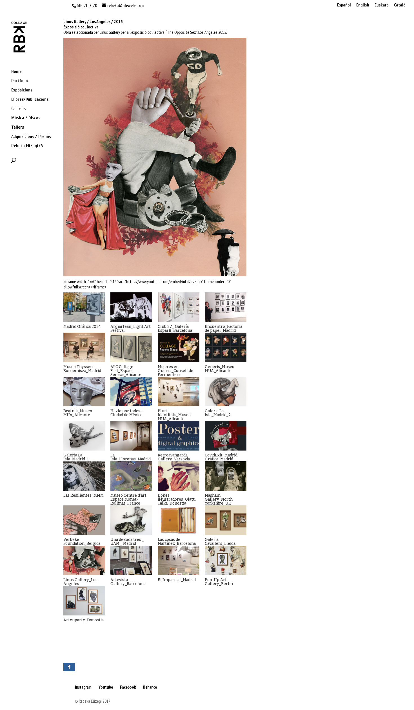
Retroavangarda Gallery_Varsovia (174, 457)
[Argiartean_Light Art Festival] (131, 307)
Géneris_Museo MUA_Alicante (219, 368)
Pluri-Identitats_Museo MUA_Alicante (174, 415)
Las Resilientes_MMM (83, 495)
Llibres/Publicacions (29, 99)
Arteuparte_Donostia (83, 620)
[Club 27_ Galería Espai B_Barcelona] (178, 307)
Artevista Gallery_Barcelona (128, 581)
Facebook (128, 687)
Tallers (17, 127)
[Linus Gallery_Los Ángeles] (84, 560)
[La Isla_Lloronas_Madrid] (131, 436)
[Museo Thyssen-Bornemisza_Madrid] (84, 347)
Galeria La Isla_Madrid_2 (218, 413)
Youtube (106, 687)
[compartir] (69, 667)
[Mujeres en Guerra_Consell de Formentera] (178, 347)
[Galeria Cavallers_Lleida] (225, 520)
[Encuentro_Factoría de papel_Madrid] (225, 307)
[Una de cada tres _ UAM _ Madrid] (131, 520)
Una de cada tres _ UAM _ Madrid (127, 541)
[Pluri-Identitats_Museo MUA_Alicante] (178, 391)
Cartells (18, 109)
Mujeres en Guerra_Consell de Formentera (175, 370)
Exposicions (21, 90)
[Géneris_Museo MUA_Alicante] (225, 347)
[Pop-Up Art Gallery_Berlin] (225, 560)
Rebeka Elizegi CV (27, 146)
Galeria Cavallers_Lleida (220, 541)
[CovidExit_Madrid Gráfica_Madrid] (225, 436)
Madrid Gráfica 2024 (82, 326)
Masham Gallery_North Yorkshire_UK (219, 499)
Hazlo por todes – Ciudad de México (127, 413)
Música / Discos (25, 118)
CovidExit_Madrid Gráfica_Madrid (221, 457)
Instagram (83, 687)
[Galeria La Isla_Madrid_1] (84, 436)
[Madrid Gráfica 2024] (84, 307)
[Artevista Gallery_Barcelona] (131, 560)
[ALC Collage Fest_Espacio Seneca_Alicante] (131, 347)
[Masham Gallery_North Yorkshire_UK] (225, 476)
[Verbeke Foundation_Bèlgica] (84, 520)
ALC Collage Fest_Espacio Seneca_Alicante (125, 370)
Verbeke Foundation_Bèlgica (81, 541)
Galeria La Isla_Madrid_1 (76, 457)
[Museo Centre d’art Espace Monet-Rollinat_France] (131, 476)
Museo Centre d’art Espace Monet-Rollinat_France (128, 499)
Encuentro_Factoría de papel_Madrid (223, 328)
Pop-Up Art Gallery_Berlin (219, 581)
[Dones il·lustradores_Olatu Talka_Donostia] (178, 476)
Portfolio (19, 81)
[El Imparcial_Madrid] (178, 560)
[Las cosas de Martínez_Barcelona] (178, 520)
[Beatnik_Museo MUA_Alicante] (84, 391)
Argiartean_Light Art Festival (130, 328)
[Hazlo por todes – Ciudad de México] (131, 391)
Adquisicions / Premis (31, 137)
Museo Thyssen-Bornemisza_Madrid (82, 368)
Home (16, 72)
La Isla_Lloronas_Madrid (130, 457)
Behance (150, 687)
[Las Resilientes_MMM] (84, 476)
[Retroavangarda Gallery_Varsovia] (178, 436)
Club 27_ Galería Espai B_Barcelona (175, 328)
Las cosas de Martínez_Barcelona (177, 541)
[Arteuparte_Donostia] (84, 600)
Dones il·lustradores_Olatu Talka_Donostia (176, 499)
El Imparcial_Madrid (177, 579)
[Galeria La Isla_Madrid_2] (225, 391)
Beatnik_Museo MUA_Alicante (77, 413)
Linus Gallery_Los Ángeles (80, 581)
